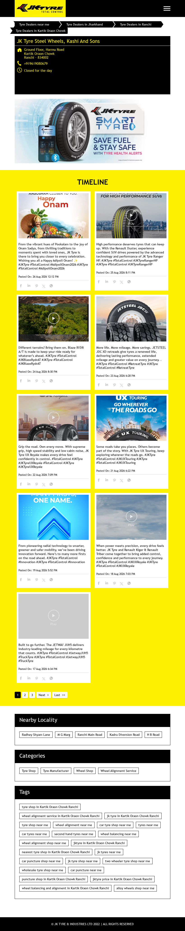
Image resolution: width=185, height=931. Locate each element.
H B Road (153, 735)
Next (42, 695)
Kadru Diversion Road (125, 735)
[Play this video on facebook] (131, 217)
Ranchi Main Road (90, 735)
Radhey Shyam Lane (36, 735)
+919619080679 (36, 63)
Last (57, 695)
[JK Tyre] (40, 8)
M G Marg (64, 735)
